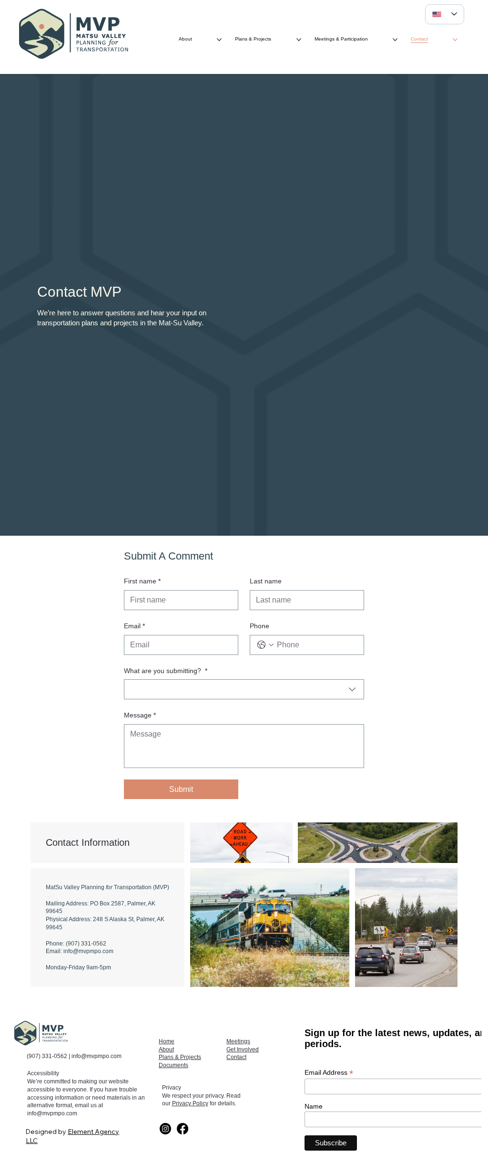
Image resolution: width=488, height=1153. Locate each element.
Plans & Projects (180, 1057)
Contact (236, 1057)
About (166, 1049)
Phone (259, 626)
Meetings (238, 1041)
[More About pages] (219, 39)
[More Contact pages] (455, 39)
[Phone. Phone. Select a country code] (265, 645)
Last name (266, 581)
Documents (173, 1065)
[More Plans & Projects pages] (298, 39)
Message (140, 715)
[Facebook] (182, 1128)
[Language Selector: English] (444, 14)
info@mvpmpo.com (96, 1056)
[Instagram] (165, 1128)
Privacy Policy (190, 1103)
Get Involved (242, 1049)
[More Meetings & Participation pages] (395, 39)
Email (134, 626)
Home (166, 1041)
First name (142, 581)
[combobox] (244, 689)
